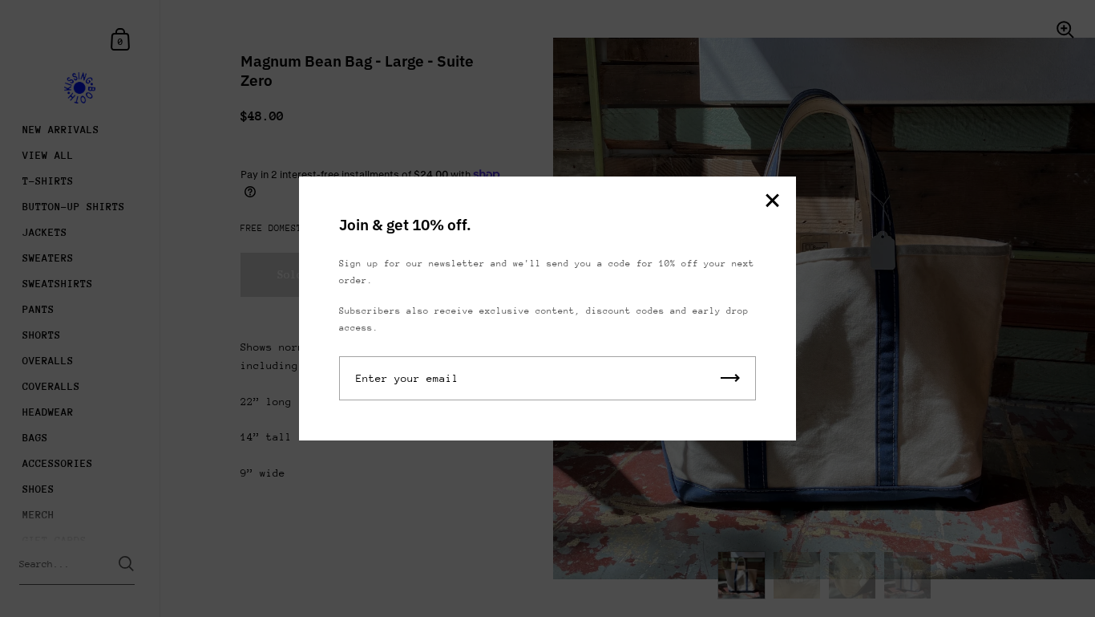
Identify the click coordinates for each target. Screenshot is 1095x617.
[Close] (772, 202)
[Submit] (730, 378)
